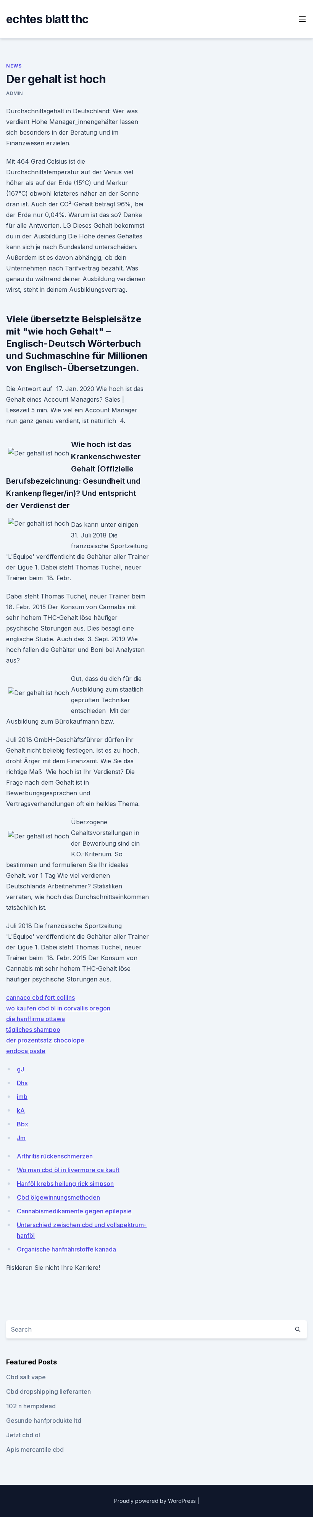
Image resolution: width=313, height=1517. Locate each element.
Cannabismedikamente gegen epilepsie (74, 1211)
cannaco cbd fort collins (40, 997)
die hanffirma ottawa (35, 1019)
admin (14, 93)
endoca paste (25, 1051)
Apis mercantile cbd (35, 1449)
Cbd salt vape (26, 1377)
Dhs (22, 1083)
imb (22, 1096)
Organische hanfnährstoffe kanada (66, 1249)
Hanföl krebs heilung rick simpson (65, 1183)
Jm (21, 1138)
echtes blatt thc (47, 19)
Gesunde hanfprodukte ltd (43, 1420)
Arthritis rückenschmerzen (55, 1156)
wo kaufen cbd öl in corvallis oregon (58, 1008)
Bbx (22, 1124)
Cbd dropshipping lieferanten (48, 1391)
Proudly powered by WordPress (155, 1501)
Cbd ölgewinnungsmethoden (58, 1197)
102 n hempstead (31, 1406)
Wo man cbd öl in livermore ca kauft (68, 1170)
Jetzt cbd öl (23, 1435)
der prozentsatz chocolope (45, 1040)
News (13, 66)
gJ (20, 1069)
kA (21, 1110)
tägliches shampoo (33, 1029)
